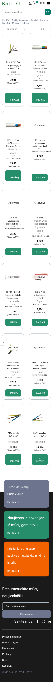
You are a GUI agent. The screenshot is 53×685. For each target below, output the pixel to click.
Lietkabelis (13, 301)
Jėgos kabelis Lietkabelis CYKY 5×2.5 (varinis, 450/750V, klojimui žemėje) (13, 368)
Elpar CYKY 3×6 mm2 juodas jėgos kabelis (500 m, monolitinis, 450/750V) (13, 68)
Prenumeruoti (26, 614)
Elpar (13, 72)
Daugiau (40, 177)
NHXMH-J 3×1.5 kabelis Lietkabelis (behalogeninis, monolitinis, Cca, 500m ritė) (13, 298)
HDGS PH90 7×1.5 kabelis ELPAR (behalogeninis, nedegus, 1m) (39, 298)
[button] (39, 2)
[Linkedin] (49, 621)
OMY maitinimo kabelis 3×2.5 (39, 434)
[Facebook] (37, 621)
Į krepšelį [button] (14, 98)
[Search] (48, 12)
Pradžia (5, 20)
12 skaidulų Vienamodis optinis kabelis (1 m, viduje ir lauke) (39, 144)
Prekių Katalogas (20, 20)
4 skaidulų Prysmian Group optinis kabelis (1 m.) (40, 222)
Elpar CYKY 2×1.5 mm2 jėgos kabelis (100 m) (40, 365)
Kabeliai (6, 23)
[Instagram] (43, 621)
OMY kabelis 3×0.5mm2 (13, 434)
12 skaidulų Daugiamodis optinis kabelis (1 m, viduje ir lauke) (13, 222)
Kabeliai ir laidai (38, 20)
